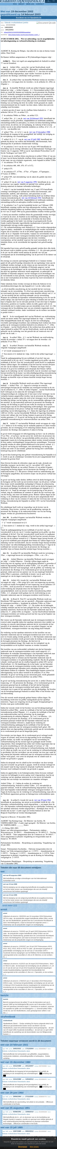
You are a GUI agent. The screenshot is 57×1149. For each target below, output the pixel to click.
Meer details (34, 1147)
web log (30, 4)
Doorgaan (22, 1147)
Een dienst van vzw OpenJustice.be (28, 17)
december (21, 11)
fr (54, 1)
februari (29, 14)
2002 (30, 11)
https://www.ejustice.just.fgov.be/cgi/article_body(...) (24, 34)
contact (40, 4)
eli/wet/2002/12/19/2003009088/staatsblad (17, 32)
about (21, 4)
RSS (15, 4)
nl (48, 1)
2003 (38, 14)
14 (22, 14)
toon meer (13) (10, 905)
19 (12, 11)
